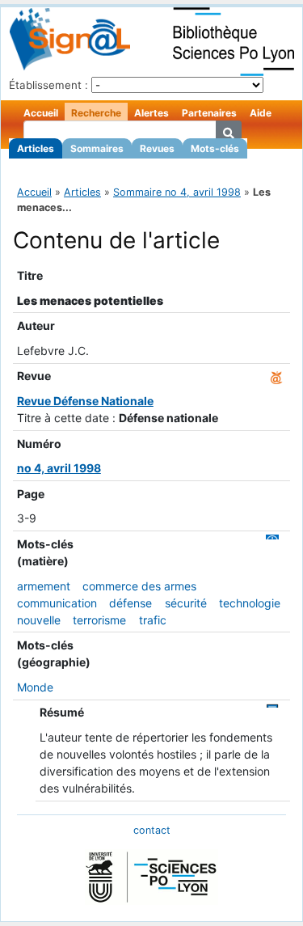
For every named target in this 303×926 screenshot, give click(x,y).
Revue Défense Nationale (85, 401)
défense (130, 603)
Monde (35, 687)
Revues (157, 148)
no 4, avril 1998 (59, 468)
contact (151, 830)
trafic (152, 620)
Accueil (40, 113)
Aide (260, 113)
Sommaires (97, 148)
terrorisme (99, 620)
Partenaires (209, 113)
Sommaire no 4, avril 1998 (177, 192)
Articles (35, 148)
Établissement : (48, 84)
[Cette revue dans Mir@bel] (276, 376)
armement (43, 586)
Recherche (96, 113)
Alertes (151, 113)
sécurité (186, 603)
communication (57, 603)
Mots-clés (215, 148)
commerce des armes (139, 586)
